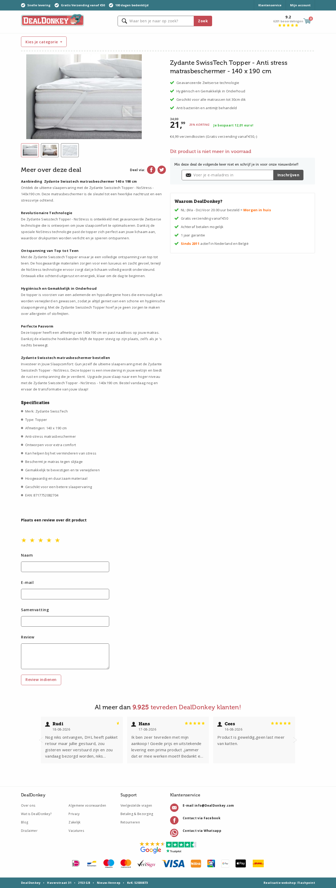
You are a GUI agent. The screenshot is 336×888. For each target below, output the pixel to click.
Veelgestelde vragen (136, 805)
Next (295, 740)
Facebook (151, 170)
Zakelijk (74, 822)
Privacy (74, 814)
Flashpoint (306, 883)
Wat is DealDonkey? (36, 814)
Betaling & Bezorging (136, 814)
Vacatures (76, 830)
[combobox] (165, 21)
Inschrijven (288, 174)
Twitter (162, 170)
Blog (24, 822)
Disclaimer (29, 830)
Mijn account (300, 5)
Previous (41, 740)
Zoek (203, 20)
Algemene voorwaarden (87, 805)
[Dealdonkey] (52, 19)
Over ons (28, 805)
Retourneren (130, 822)
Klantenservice (269, 5)
